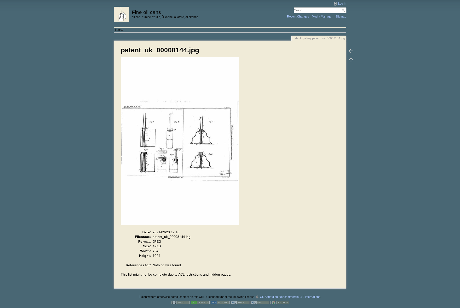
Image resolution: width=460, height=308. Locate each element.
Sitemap (340, 16)
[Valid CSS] (260, 302)
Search (344, 10)
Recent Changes (298, 16)
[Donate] (200, 302)
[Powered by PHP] (220, 302)
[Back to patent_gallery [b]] (350, 50)
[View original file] (182, 143)
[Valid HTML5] (240, 302)
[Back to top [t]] (350, 60)
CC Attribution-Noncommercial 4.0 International (290, 297)
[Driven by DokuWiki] (279, 302)
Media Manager (322, 16)
